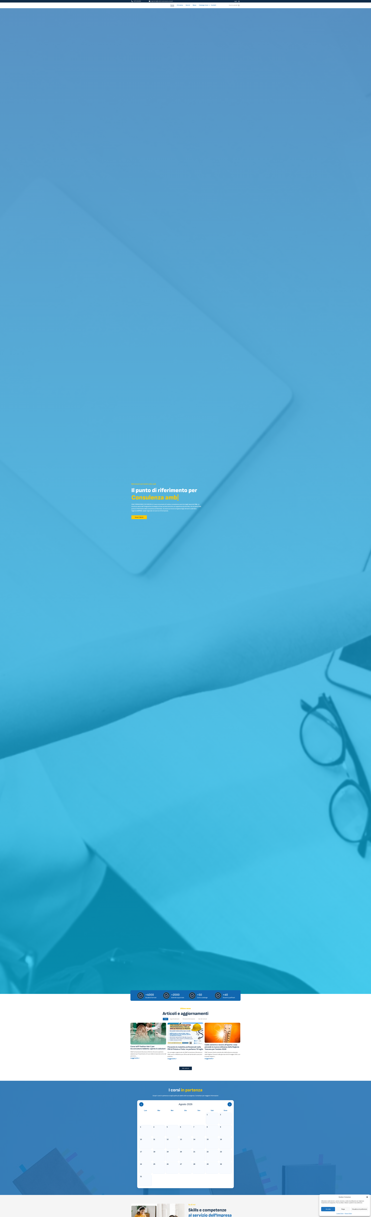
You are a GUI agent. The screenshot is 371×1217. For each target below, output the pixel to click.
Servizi (188, 5)
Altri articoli (185, 1068)
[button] (367, 1197)
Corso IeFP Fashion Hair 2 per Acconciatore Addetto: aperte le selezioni (148, 1047)
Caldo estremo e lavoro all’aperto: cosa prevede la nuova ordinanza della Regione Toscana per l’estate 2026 (222, 1047)
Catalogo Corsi (203, 5)
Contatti (213, 5)
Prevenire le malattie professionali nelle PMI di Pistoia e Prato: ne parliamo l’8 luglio (185, 1048)
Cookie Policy (340, 1213)
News (194, 5)
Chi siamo (180, 5)
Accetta (328, 1209)
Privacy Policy (348, 1213)
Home (172, 5)
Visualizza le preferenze (359, 1209)
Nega (343, 1209)
